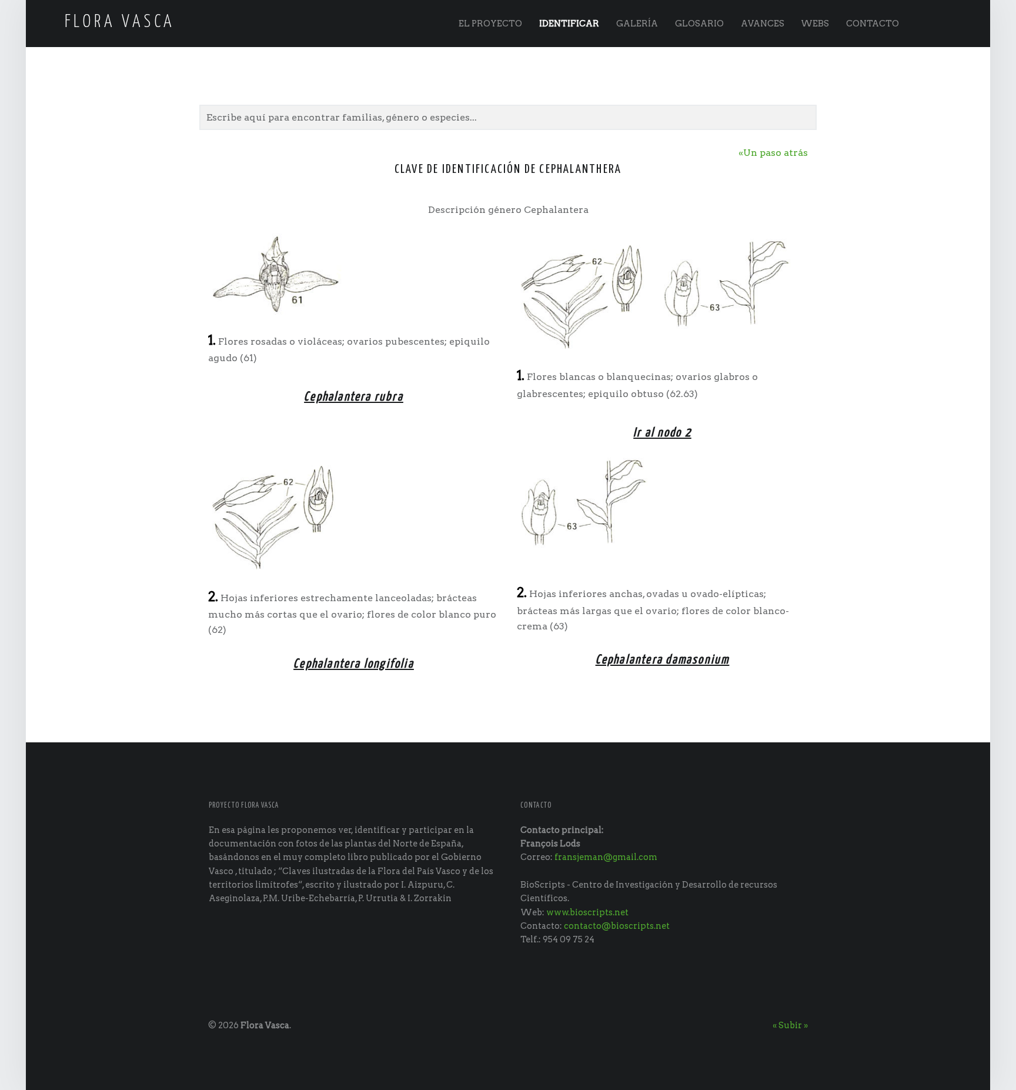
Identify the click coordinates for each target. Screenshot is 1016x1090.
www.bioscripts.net (587, 912)
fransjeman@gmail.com (605, 857)
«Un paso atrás (773, 152)
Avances (762, 23)
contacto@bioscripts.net (617, 926)
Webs (815, 23)
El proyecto (490, 23)
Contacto (872, 23)
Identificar (569, 23)
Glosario (699, 23)
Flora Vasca (264, 1025)
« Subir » (790, 1025)
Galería (637, 23)
